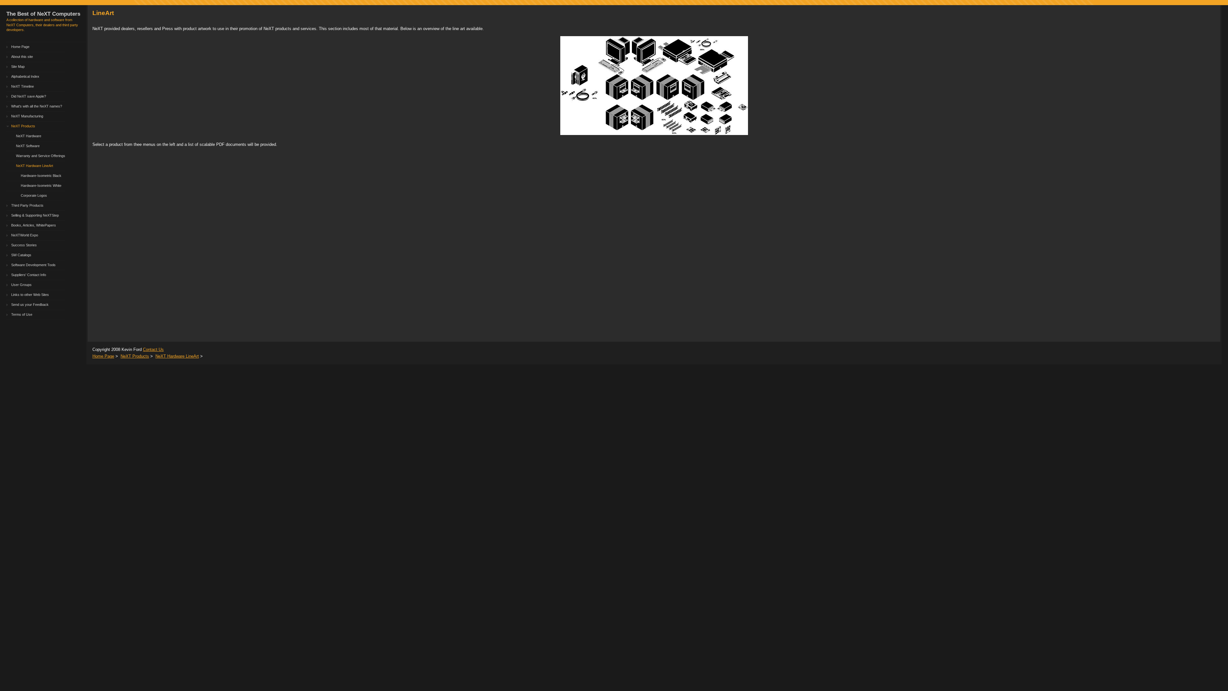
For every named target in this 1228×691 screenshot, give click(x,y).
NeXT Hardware (28, 136)
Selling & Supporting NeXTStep (35, 215)
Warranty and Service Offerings (40, 156)
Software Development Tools (33, 265)
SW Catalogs (21, 255)
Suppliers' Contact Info (28, 275)
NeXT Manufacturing (27, 116)
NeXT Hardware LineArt (34, 166)
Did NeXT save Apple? (28, 96)
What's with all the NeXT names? (36, 106)
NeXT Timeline (22, 86)
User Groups (21, 285)
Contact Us (153, 349)
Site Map (18, 66)
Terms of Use (21, 314)
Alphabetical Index (25, 76)
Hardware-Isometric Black (41, 176)
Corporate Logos (34, 195)
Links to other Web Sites (30, 295)
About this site (22, 57)
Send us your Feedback (30, 304)
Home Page (20, 47)
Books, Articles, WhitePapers (33, 225)
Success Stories (24, 245)
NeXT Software (28, 146)
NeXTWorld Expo (24, 235)
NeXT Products (23, 126)
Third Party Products (27, 205)
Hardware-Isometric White (41, 185)
